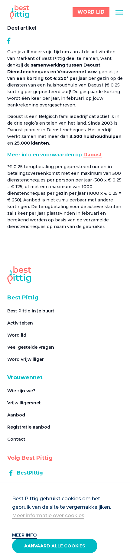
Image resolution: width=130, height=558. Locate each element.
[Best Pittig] (19, 12)
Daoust (92, 155)
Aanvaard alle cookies (54, 546)
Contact (16, 439)
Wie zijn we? (21, 390)
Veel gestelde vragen (30, 347)
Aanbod (16, 415)
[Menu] (119, 12)
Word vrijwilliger (25, 359)
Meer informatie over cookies (48, 515)
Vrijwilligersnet (24, 403)
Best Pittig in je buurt (30, 311)
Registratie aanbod (28, 427)
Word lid (16, 335)
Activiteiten (20, 323)
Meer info (24, 535)
